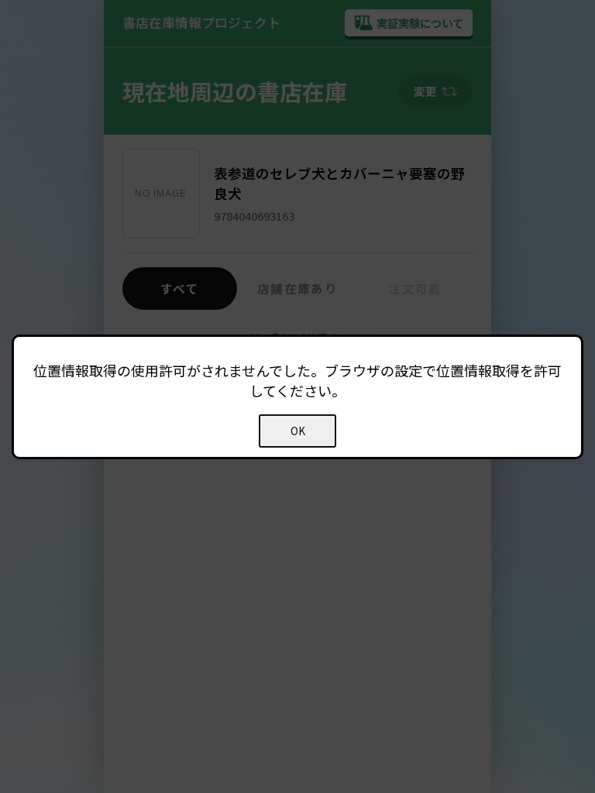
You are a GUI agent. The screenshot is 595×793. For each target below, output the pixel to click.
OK (298, 431)
